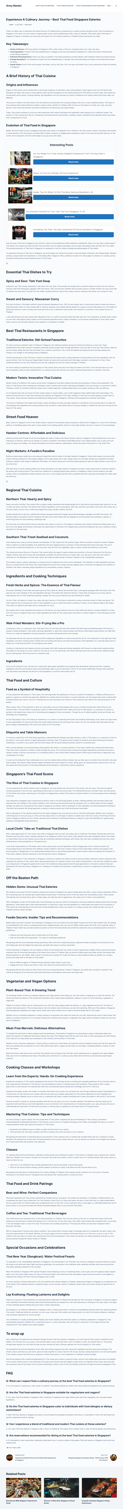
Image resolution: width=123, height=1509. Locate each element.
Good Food (28, 24)
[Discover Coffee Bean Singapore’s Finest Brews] (61, 1488)
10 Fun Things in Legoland (65, 5)
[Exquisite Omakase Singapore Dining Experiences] (99, 1488)
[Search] (116, 6)
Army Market (14, 5)
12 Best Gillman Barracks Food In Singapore (90, 5)
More (109, 5)
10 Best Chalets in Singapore (44, 5)
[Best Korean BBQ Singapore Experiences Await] (23, 1488)
